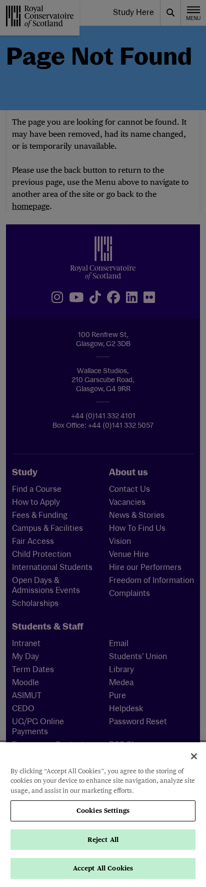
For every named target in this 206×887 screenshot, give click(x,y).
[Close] (194, 756)
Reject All (103, 839)
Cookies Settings (103, 810)
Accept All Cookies (103, 868)
